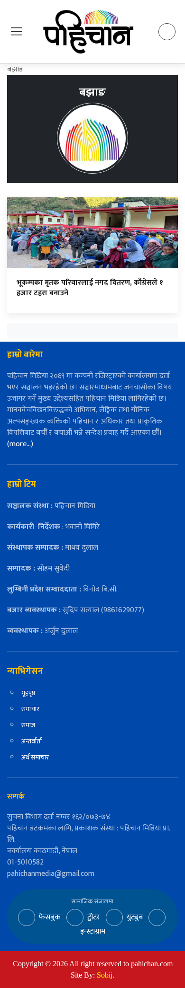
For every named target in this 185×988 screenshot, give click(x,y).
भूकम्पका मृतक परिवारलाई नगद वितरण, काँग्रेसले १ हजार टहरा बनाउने (90, 288)
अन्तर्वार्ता (31, 741)
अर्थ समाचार (35, 757)
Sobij (104, 975)
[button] (16, 31)
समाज (28, 725)
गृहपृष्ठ (28, 693)
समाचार (30, 709)
